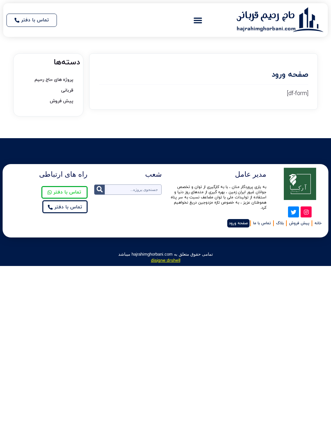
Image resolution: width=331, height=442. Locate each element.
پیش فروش (61, 101)
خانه (318, 223)
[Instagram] (306, 211)
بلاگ (280, 223)
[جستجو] (99, 189)
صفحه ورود (238, 223)
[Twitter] (293, 211)
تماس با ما (262, 223)
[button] (198, 20)
